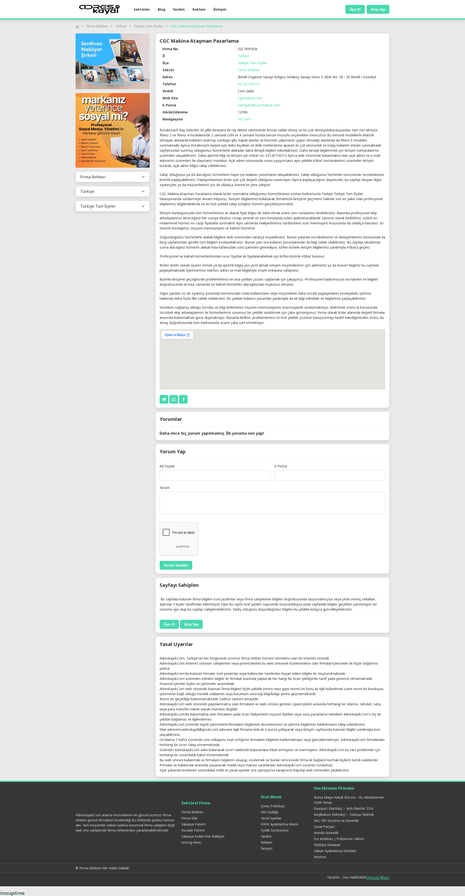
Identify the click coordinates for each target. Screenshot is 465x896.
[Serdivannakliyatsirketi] (113, 61)
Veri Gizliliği (269, 812)
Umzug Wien (191, 842)
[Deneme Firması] (113, 130)
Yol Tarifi (244, 119)
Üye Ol (355, 9)
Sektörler (142, 9)
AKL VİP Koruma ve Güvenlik (336, 820)
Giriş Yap (378, 9)
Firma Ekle (189, 818)
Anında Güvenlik (326, 832)
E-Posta (280, 466)
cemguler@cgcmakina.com (259, 105)
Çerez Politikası (273, 806)
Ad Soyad (167, 466)
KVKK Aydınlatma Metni (279, 824)
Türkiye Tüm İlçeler (148, 26)
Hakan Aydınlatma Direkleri (335, 851)
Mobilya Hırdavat (327, 844)
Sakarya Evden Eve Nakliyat (203, 836)
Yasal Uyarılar (271, 818)
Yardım (179, 9)
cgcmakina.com (250, 98)
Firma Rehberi (97, 26)
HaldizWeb (358, 877)
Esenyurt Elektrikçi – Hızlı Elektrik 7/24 (343, 808)
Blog (161, 9)
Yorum (165, 487)
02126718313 (248, 84)
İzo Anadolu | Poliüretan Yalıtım (339, 838)
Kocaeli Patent (193, 830)
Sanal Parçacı (324, 826)
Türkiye (120, 26)
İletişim (219, 9)
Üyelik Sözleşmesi (274, 830)
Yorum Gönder (176, 565)
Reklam (199, 9)
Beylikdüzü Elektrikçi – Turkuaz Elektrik (344, 814)
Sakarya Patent (193, 824)
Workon (320, 857)
